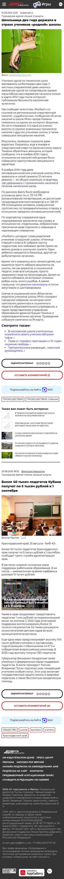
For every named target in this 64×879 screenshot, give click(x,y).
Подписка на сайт (14, 771)
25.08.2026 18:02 (10, 471)
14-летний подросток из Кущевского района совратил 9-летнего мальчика (36, 444)
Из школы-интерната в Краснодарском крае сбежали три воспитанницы (36, 454)
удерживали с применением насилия (31, 183)
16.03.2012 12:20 (10, 12)
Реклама (8, 762)
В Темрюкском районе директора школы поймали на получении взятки (35, 414)
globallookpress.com (20, 75)
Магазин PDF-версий (30, 762)
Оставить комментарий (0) (32, 705)
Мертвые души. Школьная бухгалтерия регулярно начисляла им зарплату (34, 424)
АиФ (23, 537)
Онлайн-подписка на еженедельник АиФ (30, 766)
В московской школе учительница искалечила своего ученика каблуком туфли (29, 334)
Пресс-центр (45, 757)
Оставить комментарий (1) (32, 375)
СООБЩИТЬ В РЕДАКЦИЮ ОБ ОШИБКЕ (25, 779)
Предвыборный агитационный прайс (28, 775)
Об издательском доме (18, 757)
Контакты (36, 771)
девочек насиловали (34, 284)
